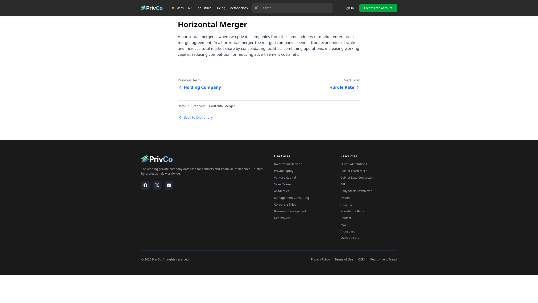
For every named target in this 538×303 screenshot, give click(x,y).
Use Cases (176, 8)
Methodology (238, 8)
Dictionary (197, 106)
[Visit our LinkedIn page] (169, 185)
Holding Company (202, 87)
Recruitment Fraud (383, 259)
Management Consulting (291, 198)
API (190, 8)
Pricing (220, 8)
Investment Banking (288, 164)
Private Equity (283, 171)
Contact (345, 218)
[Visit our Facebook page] (145, 185)
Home (182, 106)
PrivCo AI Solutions (353, 164)
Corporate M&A (285, 204)
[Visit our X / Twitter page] (157, 185)
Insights (346, 204)
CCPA (361, 259)
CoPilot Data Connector (356, 177)
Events (345, 198)
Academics (281, 191)
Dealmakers (282, 218)
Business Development (290, 211)
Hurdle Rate (341, 87)
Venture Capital (285, 177)
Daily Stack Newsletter (356, 191)
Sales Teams (282, 184)
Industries (204, 8)
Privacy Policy (320, 259)
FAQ (343, 225)
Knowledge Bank (352, 211)
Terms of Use (344, 259)
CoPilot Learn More (353, 171)
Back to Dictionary (198, 117)
